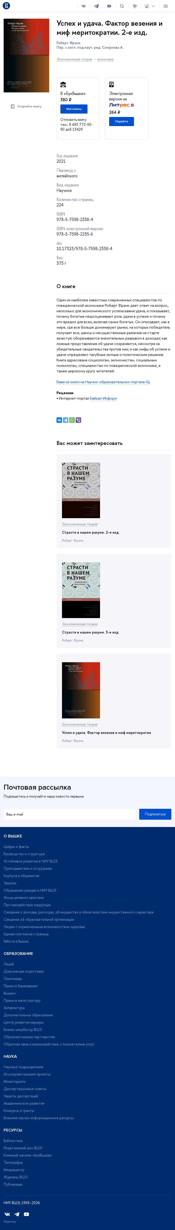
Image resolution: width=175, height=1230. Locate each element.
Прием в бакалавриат (21, 985)
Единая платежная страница (26, 933)
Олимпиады (13, 978)
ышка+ (10, 993)
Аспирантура (14, 1007)
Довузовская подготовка (24, 971)
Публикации (13, 1184)
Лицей (9, 963)
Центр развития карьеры (24, 1022)
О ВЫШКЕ (13, 836)
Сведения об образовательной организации (39, 919)
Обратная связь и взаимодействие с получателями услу (49, 1044)
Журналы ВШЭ (16, 1176)
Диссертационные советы (25, 1088)
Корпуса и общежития (21, 875)
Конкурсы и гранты (19, 1110)
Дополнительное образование (28, 1014)
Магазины (74, 109)
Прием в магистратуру (22, 1000)
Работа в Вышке (16, 941)
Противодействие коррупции (27, 904)
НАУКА (10, 1056)
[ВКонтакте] (59, 420)
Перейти (121, 121)
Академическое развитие (24, 1103)
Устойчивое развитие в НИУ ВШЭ (31, 861)
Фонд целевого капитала (24, 897)
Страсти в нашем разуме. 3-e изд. (90, 632)
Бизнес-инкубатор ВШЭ (23, 1029)
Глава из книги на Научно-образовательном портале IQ (103, 381)
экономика (105, 59)
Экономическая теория (74, 59)
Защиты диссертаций (21, 1095)
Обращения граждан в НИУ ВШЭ (30, 890)
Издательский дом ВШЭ (23, 1147)
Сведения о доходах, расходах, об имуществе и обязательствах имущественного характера (79, 912)
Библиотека (13, 1140)
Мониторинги (15, 1081)
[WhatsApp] (72, 420)
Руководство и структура (24, 853)
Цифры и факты (16, 846)
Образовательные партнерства (29, 1036)
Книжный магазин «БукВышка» (28, 1155)
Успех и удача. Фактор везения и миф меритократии (106, 732)
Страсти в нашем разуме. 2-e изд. (90, 532)
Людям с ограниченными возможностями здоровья (44, 926)
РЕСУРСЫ (13, 1130)
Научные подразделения (23, 1066)
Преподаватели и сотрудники (28, 868)
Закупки (10, 882)
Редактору (10, 1221)
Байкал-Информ (103, 398)
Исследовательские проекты (27, 1074)
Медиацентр (14, 1169)
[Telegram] (65, 420)
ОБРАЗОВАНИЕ (18, 953)
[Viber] (78, 420)
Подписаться (155, 814)
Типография (13, 1162)
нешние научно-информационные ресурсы (39, 1117)
